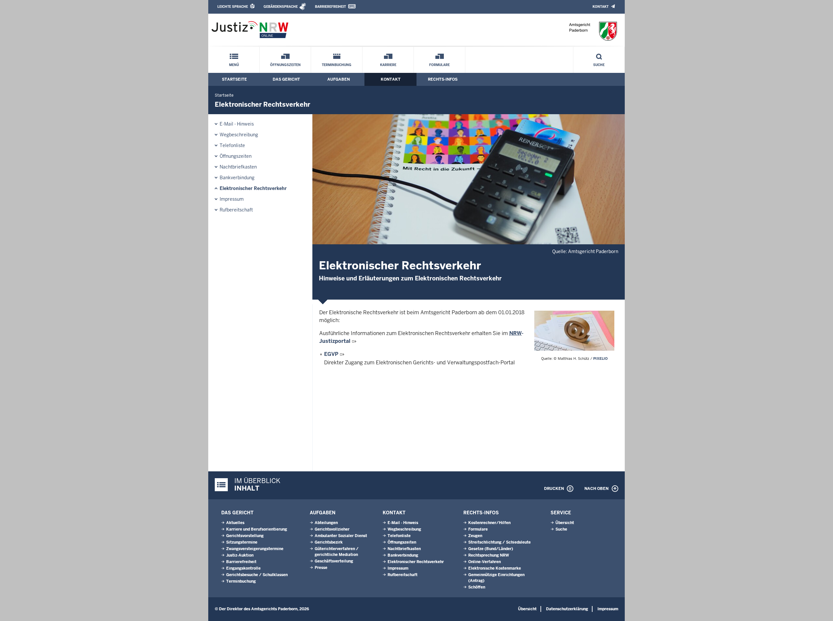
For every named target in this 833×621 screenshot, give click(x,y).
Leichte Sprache (232, 7)
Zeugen (475, 535)
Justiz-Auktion (239, 555)
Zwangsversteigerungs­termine (254, 548)
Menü (234, 65)
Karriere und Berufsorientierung (256, 529)
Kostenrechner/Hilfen (489, 522)
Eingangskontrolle (243, 568)
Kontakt (600, 7)
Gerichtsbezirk (329, 542)
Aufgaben (338, 79)
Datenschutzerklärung (567, 609)
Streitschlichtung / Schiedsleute (499, 542)
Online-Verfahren (484, 561)
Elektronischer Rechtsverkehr (253, 188)
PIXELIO (600, 358)
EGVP (331, 354)
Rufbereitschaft (236, 210)
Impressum (232, 199)
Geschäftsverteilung (334, 561)
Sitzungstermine (241, 542)
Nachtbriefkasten (238, 167)
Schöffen (476, 587)
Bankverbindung (237, 178)
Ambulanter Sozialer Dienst (341, 535)
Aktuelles (235, 522)
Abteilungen (326, 522)
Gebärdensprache (281, 7)
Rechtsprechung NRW (488, 555)
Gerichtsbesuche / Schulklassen (257, 574)
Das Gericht (286, 79)
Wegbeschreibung (239, 135)
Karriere (388, 65)
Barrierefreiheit (330, 7)
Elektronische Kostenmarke (494, 568)
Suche (599, 65)
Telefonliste (232, 145)
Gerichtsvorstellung (245, 535)
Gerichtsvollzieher (332, 529)
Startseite (234, 79)
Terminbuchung (336, 65)
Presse (321, 567)
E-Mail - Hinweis (237, 124)
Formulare (439, 65)
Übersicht (564, 522)
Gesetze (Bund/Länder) (490, 548)
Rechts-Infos (442, 79)
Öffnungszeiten (285, 65)
